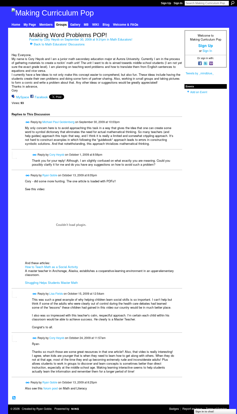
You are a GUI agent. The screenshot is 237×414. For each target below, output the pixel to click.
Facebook (41, 97)
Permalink (27, 122)
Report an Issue (192, 409)
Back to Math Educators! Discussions (59, 44)
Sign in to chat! (204, 411)
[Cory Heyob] (19, 45)
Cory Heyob (51, 39)
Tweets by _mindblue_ (200, 73)
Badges (174, 409)
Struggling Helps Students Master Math (51, 282)
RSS (14, 398)
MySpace (22, 97)
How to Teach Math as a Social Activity (51, 267)
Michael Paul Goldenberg (58, 122)
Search (232, 3)
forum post (51, 388)
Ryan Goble (49, 175)
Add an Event (198, 92)
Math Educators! (121, 39)
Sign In (178, 3)
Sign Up (166, 3)
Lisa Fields (56, 293)
